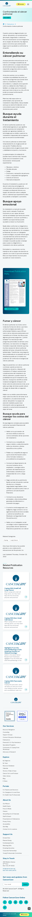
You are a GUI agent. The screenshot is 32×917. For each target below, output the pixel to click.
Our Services (8, 726)
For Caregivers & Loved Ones (11, 792)
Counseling (6, 732)
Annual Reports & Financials (11, 814)
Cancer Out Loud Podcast (10, 773)
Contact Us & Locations (10, 829)
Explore (6, 757)
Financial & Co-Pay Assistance (12, 742)
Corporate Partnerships (10, 850)
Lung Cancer (14, 540)
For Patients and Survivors (10, 790)
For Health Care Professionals (11, 795)
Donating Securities (8, 848)
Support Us (7, 834)
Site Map (5, 826)
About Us (7, 800)
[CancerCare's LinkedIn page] (15, 902)
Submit (25, 884)
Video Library (7, 776)
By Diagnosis (6, 760)
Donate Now (6, 838)
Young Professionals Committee (12, 853)
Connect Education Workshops (12, 737)
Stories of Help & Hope (9, 771)
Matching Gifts (7, 845)
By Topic (5, 763)
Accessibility (6, 824)
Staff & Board (7, 816)
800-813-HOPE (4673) (9, 870)
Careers (5, 811)
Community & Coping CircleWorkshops (11, 748)
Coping (6, 540)
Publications (6, 740)
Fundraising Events (8, 843)
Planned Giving (7, 840)
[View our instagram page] (21, 902)
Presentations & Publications (11, 819)
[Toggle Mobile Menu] (28, 4)
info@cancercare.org (9, 868)
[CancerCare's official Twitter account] (10, 902)
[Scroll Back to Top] (29, 908)
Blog (4, 778)
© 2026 (13, 890)
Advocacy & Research (9, 752)
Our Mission (6, 803)
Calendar (5, 768)
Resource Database (8, 766)
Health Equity (7, 806)
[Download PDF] (16, 292)
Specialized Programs (9, 745)
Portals (6, 786)
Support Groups (7, 735)
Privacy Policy (7, 821)
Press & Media (7, 808)
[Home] (7, 4)
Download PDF (11, 309)
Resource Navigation (9, 729)
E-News (5, 781)
